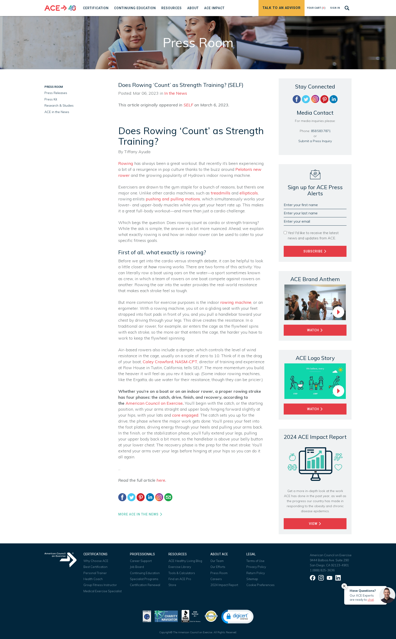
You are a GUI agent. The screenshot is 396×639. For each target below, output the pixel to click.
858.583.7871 (321, 131)
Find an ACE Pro (179, 579)
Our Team (217, 561)
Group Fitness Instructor (100, 585)
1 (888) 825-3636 (322, 570)
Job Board (137, 567)
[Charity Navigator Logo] (166, 615)
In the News (175, 93)
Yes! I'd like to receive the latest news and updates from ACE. (313, 235)
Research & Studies (59, 105)
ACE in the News (56, 112)
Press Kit (50, 99)
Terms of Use (255, 561)
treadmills (220, 193)
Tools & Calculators (181, 573)
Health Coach (93, 579)
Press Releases (55, 93)
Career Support (141, 561)
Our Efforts (217, 567)
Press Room (53, 87)
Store (172, 585)
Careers (216, 579)
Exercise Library (179, 567)
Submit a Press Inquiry (315, 141)
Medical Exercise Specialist (102, 591)
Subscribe (313, 251)
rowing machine (235, 302)
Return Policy (255, 573)
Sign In (335, 8)
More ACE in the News (139, 514)
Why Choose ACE (95, 561)
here (161, 480)
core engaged (185, 415)
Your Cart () (316, 8)
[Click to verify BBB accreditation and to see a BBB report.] (191, 615)
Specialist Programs (144, 579)
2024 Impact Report (224, 585)
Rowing (125, 163)
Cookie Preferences (260, 585)
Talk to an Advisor (281, 8)
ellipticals (248, 193)
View (313, 524)
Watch (313, 330)
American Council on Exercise (154, 403)
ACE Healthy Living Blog (185, 561)
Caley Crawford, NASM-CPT (170, 361)
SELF (189, 105)
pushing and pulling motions (173, 199)
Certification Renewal (145, 585)
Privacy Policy (256, 567)
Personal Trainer (95, 573)
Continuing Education (145, 573)
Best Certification (95, 567)
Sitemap (252, 579)
